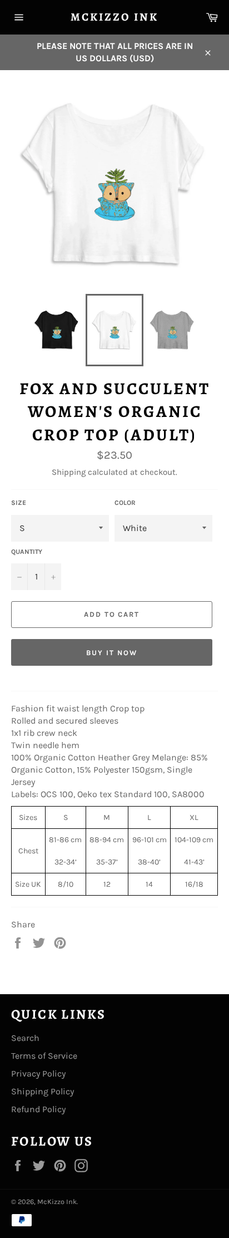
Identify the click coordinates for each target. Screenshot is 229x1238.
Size (18, 503)
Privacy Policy (38, 1073)
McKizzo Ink (114, 16)
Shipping (69, 472)
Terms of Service (44, 1055)
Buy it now (111, 653)
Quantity (26, 552)
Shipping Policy (42, 1091)
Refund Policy (38, 1109)
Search (25, 1038)
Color (125, 503)
